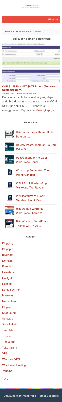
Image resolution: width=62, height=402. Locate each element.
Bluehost (7, 254)
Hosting (7, 283)
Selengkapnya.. (46, 110)
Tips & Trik (8, 342)
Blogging (7, 243)
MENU (55, 19)
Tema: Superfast (48, 395)
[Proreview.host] (31, 6)
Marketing (8, 295)
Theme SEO (10, 336)
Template (8, 330)
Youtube (7, 371)
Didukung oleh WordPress (20, 395)
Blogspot (7, 249)
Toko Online (9, 347)
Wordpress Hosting (14, 365)
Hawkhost (8, 272)
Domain (7, 260)
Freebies (7, 266)
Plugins (6, 307)
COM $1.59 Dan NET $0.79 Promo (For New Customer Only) (28, 88)
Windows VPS (11, 359)
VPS (5, 353)
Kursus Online (11, 289)
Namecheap (9, 301)
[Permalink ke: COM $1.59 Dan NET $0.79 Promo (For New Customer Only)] (31, 63)
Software (7, 318)
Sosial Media (10, 324)
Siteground (9, 313)
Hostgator (8, 278)
